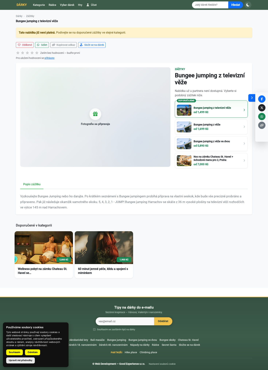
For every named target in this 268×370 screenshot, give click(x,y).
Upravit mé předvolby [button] (20, 360)
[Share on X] (261, 107)
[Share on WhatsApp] (261, 116)
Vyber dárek (67, 5)
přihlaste (49, 58)
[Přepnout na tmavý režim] (247, 4)
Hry (80, 5)
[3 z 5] (27, 53)
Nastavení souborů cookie (162, 364)
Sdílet (43, 44)
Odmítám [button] (33, 352)
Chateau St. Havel (188, 340)
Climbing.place (148, 352)
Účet (93, 5)
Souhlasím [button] (14, 352)
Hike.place (131, 352)
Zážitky (30, 16)
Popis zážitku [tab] (31, 184)
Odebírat (163, 321)
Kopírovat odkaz (65, 44)
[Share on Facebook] (261, 99)
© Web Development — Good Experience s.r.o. (118, 363)
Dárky (22, 5)
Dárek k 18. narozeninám (82, 344)
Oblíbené (27, 44)
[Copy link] (261, 125)
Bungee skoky (168, 340)
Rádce (52, 5)
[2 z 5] (23, 53)
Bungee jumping (116, 340)
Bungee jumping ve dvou (143, 340)
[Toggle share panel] (251, 98)
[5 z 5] (37, 53)
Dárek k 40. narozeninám (113, 344)
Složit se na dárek (94, 44)
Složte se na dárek (189, 344)
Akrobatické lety (78, 340)
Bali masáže (97, 340)
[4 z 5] (32, 53)
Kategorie (39, 5)
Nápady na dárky (139, 344)
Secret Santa (169, 344)
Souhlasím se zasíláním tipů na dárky (116, 329)
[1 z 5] (18, 53)
